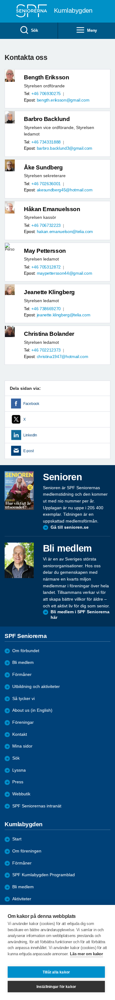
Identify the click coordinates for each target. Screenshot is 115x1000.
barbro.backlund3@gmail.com (64, 148)
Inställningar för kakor (56, 987)
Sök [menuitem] (34, 30)
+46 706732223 (46, 225)
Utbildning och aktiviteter (36, 686)
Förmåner (22, 674)
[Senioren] (19, 490)
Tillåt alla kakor (56, 972)
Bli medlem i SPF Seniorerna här (80, 615)
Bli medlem (23, 662)
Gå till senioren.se (70, 527)
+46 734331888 (46, 142)
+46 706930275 (46, 93)
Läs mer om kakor (86, 954)
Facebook (31, 404)
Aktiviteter (21, 899)
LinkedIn (30, 435)
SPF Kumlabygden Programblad (43, 875)
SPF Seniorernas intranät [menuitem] (36, 806)
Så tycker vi (23, 698)
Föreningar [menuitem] (23, 722)
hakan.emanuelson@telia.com (65, 231)
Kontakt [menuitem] (19, 734)
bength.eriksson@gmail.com (63, 100)
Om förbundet (25, 650)
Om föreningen (26, 851)
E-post (28, 451)
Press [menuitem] (17, 782)
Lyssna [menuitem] (19, 770)
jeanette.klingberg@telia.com (63, 315)
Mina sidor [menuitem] (22, 746)
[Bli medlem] (19, 560)
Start (16, 839)
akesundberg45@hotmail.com (65, 190)
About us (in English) (32, 710)
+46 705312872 (46, 267)
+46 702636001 (46, 183)
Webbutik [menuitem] (21, 794)
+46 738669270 (46, 308)
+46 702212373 (46, 350)
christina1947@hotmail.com (62, 356)
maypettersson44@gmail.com (64, 273)
